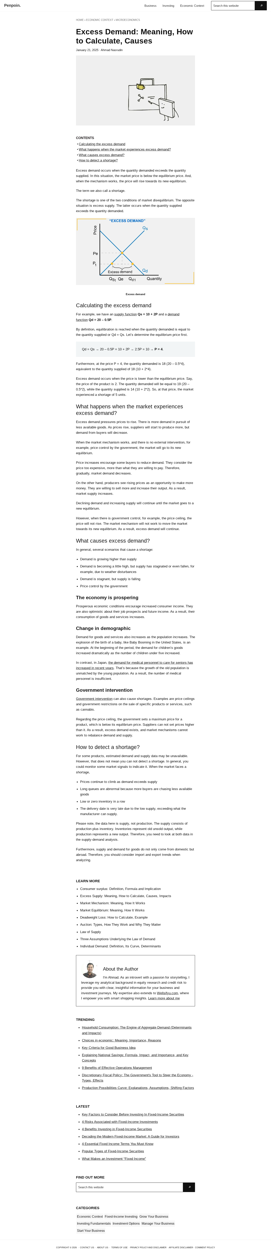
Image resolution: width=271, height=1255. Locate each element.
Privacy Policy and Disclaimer (148, 1247)
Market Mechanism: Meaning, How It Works (112, 903)
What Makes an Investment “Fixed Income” (114, 1159)
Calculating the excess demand (102, 144)
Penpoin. (12, 5)
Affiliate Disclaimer (181, 1247)
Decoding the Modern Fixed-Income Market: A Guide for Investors (130, 1136)
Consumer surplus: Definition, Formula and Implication (120, 889)
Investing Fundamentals (94, 1223)
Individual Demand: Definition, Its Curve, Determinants (120, 946)
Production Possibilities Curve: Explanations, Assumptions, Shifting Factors (138, 1088)
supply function (125, 314)
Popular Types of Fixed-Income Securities (113, 1151)
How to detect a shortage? (98, 160)
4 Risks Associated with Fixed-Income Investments (120, 1122)
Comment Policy (205, 1247)
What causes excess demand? (101, 155)
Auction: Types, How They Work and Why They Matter (120, 925)
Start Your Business (91, 1230)
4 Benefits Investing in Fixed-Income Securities (117, 1129)
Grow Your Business (153, 1216)
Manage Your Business (158, 1223)
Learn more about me (164, 998)
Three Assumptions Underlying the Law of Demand (117, 939)
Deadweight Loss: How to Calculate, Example (114, 917)
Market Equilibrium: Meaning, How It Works (112, 910)
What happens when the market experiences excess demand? (125, 149)
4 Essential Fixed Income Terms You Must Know (117, 1144)
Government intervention (94, 699)
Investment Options (126, 1223)
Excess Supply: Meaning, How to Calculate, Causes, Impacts (125, 896)
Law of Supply (90, 932)
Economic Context (90, 1216)
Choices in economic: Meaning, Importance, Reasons (121, 1040)
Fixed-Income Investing (121, 1216)
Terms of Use (119, 1247)
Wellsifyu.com (167, 993)
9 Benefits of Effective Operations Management (117, 1068)
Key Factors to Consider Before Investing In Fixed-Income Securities (133, 1114)
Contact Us (87, 1247)
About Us (102, 1247)
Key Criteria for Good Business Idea (109, 1048)
